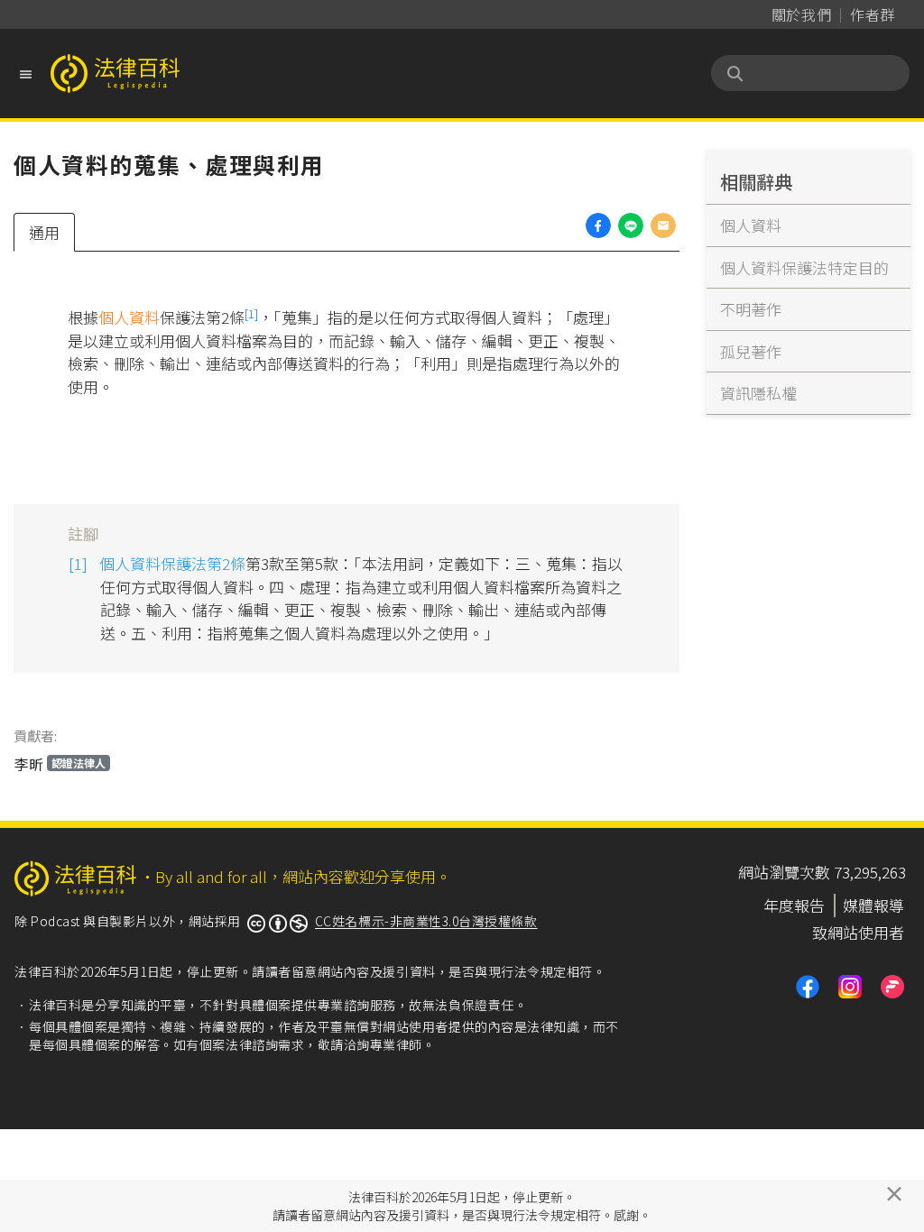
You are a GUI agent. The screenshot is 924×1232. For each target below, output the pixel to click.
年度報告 (794, 905)
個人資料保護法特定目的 (804, 267)
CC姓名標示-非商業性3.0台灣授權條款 (426, 921)
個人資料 (129, 317)
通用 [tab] (44, 232)
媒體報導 (873, 905)
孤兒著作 (750, 351)
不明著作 (750, 309)
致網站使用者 (858, 932)
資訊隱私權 (758, 393)
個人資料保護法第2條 (172, 563)
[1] (251, 313)
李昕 (60, 764)
